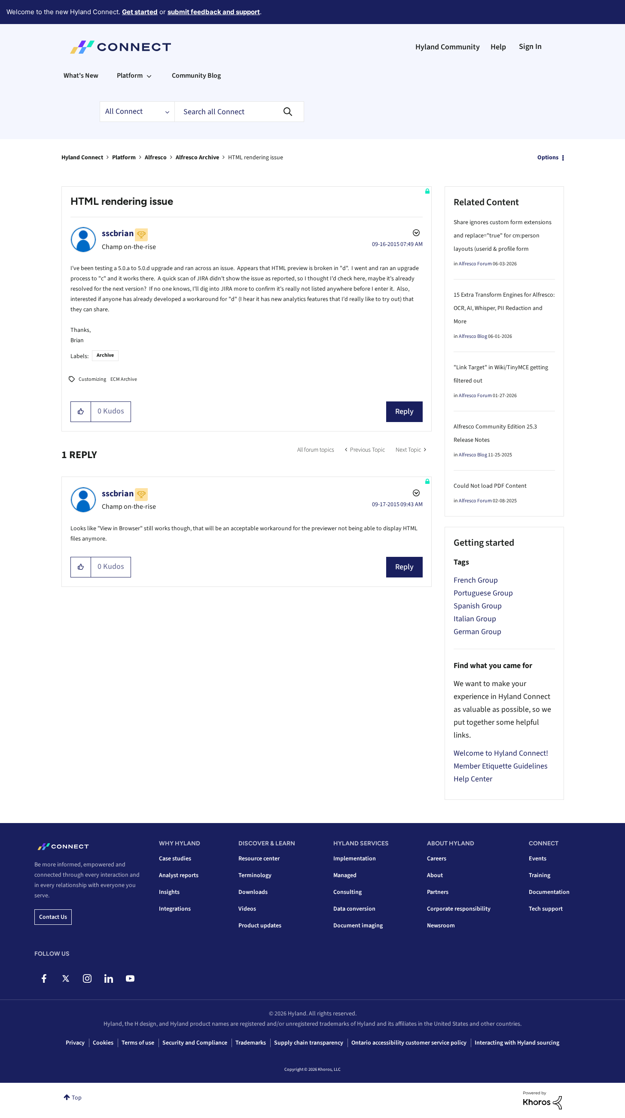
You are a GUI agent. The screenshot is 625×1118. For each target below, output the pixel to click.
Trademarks (250, 1043)
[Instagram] (87, 978)
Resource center (259, 858)
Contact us (53, 917)
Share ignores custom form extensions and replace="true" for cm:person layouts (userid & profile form (503, 235)
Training (539, 875)
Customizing (92, 379)
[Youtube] (130, 978)
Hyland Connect (82, 157)
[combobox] (239, 111)
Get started (140, 12)
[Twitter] (65, 978)
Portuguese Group (483, 593)
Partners (437, 892)
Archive (105, 355)
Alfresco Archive (197, 157)
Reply (404, 411)
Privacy (75, 1043)
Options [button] (547, 157)
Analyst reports (178, 875)
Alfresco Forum (475, 263)
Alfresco (156, 157)
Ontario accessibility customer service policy (408, 1043)
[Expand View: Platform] (149, 76)
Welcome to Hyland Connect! (501, 753)
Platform (124, 157)
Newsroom (441, 925)
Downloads (253, 892)
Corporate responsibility (459, 909)
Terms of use (138, 1043)
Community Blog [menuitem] (196, 75)
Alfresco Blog (473, 336)
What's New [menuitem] (81, 75)
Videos (247, 909)
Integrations (175, 909)
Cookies (103, 1043)
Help (498, 47)
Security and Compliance (194, 1043)
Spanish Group (478, 606)
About (435, 875)
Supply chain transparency (308, 1043)
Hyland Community (447, 47)
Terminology (254, 875)
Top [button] (77, 1098)
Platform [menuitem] (130, 75)
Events (537, 858)
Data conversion (354, 909)
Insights (169, 892)
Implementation (354, 858)
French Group (476, 580)
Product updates (259, 925)
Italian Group (475, 619)
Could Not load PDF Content (490, 486)
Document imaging (358, 925)
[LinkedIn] (108, 978)
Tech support (546, 909)
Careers (436, 858)
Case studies (175, 858)
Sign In (530, 46)
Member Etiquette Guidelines (501, 766)
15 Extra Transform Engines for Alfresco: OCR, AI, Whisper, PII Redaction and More (504, 308)
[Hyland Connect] (120, 47)
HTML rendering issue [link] (255, 157)
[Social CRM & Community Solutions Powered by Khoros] (542, 1100)
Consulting (347, 892)
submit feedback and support (214, 12)
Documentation (549, 892)
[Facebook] (44, 978)
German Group (477, 631)
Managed (345, 875)
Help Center (473, 779)
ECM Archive (123, 379)
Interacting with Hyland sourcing (517, 1043)
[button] (81, 412)
